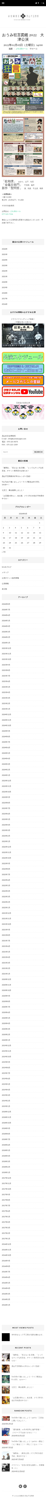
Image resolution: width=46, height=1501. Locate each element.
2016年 (4, 304)
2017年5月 (6, 1217)
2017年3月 (6, 1228)
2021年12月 (6, 913)
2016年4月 (6, 1288)
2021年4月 (6, 957)
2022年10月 (6, 858)
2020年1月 (6, 1040)
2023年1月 (6, 841)
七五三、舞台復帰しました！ (13, 490)
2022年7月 (6, 874)
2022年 (4, 271)
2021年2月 (6, 968)
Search (38, 452)
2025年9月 (6, 665)
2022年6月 (6, 880)
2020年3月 (6, 1029)
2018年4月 (6, 1156)
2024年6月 (6, 747)
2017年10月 (6, 1189)
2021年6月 (6, 946)
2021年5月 (6, 952)
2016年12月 (6, 1244)
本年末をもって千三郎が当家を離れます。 (28, 1334)
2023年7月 (6, 808)
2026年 (4, 249)
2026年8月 (6, 604)
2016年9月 (6, 1261)
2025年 (4, 254)
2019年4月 (6, 1090)
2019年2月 (6, 1101)
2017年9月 (6, 1194)
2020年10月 (6, 990)
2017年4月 (6, 1222)
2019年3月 (6, 1095)
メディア (5, 572)
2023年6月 (6, 814)
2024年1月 (6, 775)
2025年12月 (6, 648)
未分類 (4, 589)
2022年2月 (6, 902)
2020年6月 (6, 1012)
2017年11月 (6, 1183)
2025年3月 (6, 698)
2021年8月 (6, 935)
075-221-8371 (12, 442)
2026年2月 (6, 637)
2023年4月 (6, 825)
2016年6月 (6, 1277)
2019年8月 (6, 1067)
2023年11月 (6, 786)
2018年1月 (6, 1172)
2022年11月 (6, 852)
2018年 (4, 293)
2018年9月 (6, 1128)
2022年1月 (6, 907)
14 (34, 533)
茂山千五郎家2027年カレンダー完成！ (17, 476)
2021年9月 (6, 930)
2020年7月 (6, 1007)
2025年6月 (6, 681)
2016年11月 (6, 1250)
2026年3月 (6, 632)
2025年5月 (6, 687)
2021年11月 (6, 918)
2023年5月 (6, 819)
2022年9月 (6, 863)
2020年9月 (6, 996)
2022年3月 (6, 896)
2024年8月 (6, 736)
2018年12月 (6, 1112)
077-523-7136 (7, 214)
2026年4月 (6, 626)
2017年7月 (6, 1205)
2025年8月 (6, 670)
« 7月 (4, 552)
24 (10, 543)
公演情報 (5, 583)
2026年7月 (6, 610)
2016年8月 (6, 1266)
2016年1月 (6, 1305)
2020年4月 (6, 1023)
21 (34, 538)
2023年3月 (6, 830)
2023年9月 (6, 797)
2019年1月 (6, 1106)
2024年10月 (6, 725)
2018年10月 (6, 1123)
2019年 (4, 287)
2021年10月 (6, 924)
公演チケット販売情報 (10, 578)
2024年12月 (6, 714)
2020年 (4, 282)
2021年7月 (6, 941)
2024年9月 (6, 731)
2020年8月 (6, 1001)
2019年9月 (6, 1062)
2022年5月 (6, 885)
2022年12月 (6, 847)
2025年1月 (6, 709)
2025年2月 (6, 703)
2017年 (4, 298)
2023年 (4, 265)
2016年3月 (6, 1294)
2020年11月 (6, 985)
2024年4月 (6, 758)
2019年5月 (6, 1084)
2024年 (4, 260)
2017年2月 (6, 1233)
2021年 (4, 276)
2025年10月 (6, 659)
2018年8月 (6, 1134)
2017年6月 (6, 1211)
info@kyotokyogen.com (17, 439)
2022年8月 (6, 869)
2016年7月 (6, 1272)
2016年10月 (6, 1255)
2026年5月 (6, 620)
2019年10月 (6, 1056)
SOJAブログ (6, 567)
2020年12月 (6, 979)
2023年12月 (6, 781)
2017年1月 (6, 1238)
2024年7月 (6, 742)
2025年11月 (6, 654)
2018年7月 (6, 1139)
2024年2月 (6, 770)
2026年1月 (6, 643)
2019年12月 (6, 1045)
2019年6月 (6, 1078)
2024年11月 (6, 720)
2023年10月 (6, 792)
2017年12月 (6, 1178)
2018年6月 (6, 1145)
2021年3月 (6, 963)
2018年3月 (6, 1161)
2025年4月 (6, 692)
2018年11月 (6, 1117)
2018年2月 (6, 1167)
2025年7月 (6, 676)
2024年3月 (6, 764)
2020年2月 (6, 1034)
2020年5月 (6, 1018)
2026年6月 (6, 615)
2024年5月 (6, 753)
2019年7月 (6, 1073)
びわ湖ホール (22, 48)
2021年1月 (6, 974)
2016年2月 (6, 1299)
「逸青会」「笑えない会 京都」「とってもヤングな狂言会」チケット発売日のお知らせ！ (28, 1358)
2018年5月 (6, 1150)
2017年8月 (6, 1200)
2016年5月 (6, 1283)
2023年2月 (6, 836)
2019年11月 (6, 1051)
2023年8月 (6, 803)
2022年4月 (6, 891)
